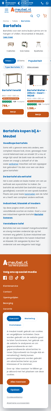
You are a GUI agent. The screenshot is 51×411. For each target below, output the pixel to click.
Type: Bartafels (13, 67)
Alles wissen (33, 67)
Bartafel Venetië (11, 90)
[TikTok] (17, 278)
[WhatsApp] (47, 3)
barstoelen (30, 194)
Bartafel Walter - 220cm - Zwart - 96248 (37, 93)
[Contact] (42, 3)
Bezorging (8, 303)
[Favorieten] (38, 16)
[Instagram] (11, 278)
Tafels (15, 21)
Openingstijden (10, 297)
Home (6, 21)
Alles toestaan (18, 381)
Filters (9, 60)
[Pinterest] (22, 278)
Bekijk (13, 111)
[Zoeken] (32, 16)
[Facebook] (5, 278)
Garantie (7, 309)
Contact (7, 291)
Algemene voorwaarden (18, 403)
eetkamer (13, 164)
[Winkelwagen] (45, 16)
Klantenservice (10, 286)
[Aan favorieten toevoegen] (4, 74)
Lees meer (8, 37)
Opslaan (14, 389)
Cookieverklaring (14, 397)
